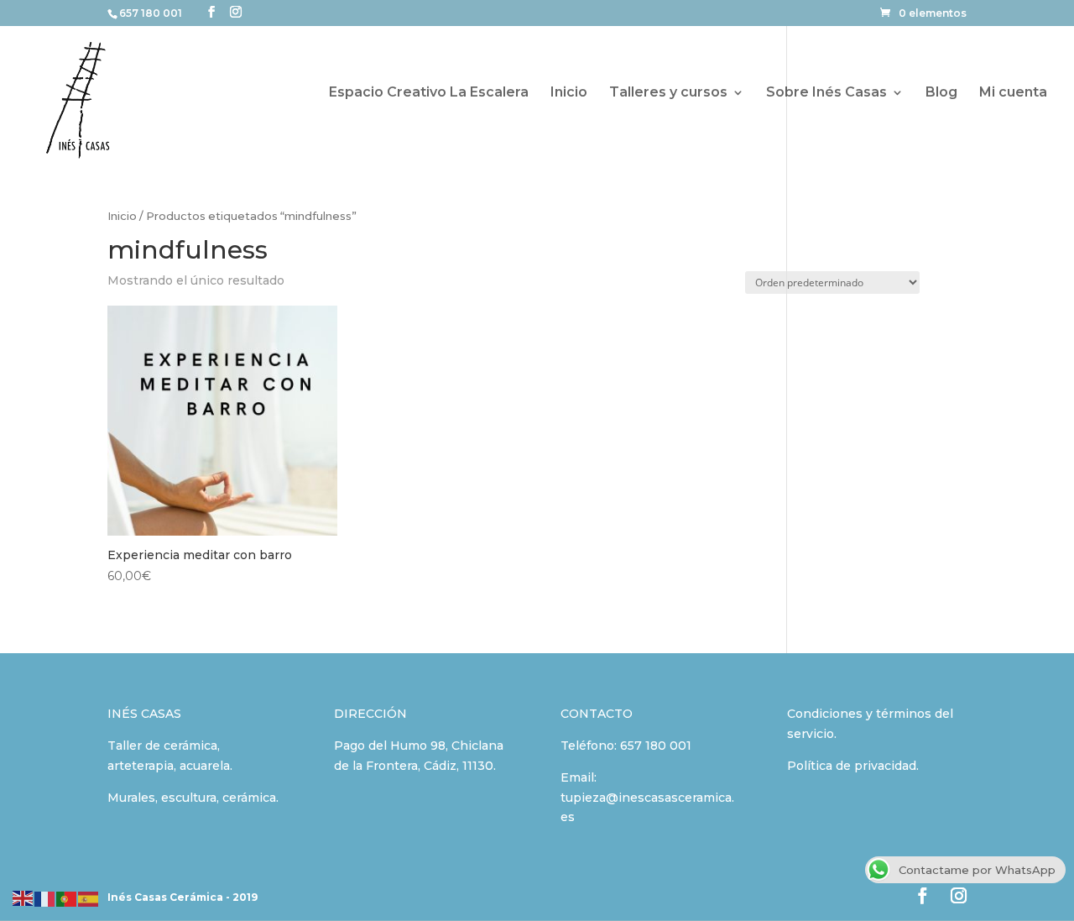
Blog (941, 93)
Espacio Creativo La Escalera (429, 93)
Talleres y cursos (668, 93)
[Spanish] (89, 897)
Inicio (568, 93)
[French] (45, 897)
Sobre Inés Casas (826, 93)
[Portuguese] (67, 897)
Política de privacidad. (853, 765)
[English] (23, 897)
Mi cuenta (1013, 93)
